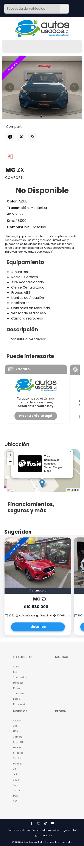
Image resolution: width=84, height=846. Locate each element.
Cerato (16, 758)
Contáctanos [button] (45, 835)
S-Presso (18, 753)
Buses (16, 699)
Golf (15, 774)
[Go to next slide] (74, 87)
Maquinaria (19, 704)
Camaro (17, 736)
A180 (15, 726)
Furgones (18, 682)
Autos (16, 666)
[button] (42, 483)
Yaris (16, 785)
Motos (16, 688)
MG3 (15, 796)
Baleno (17, 747)
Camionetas (20, 677)
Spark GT (18, 742)
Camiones (19, 693)
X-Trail (16, 790)
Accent (17, 720)
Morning (17, 763)
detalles (38, 626)
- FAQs (75, 830)
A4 (14, 769)
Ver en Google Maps (53, 469)
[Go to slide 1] (41, 116)
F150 (15, 731)
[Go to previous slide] (9, 87)
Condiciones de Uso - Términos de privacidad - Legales (39, 830)
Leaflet (74, 489)
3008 (16, 779)
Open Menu (64, 9)
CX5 (15, 801)
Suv (15, 672)
